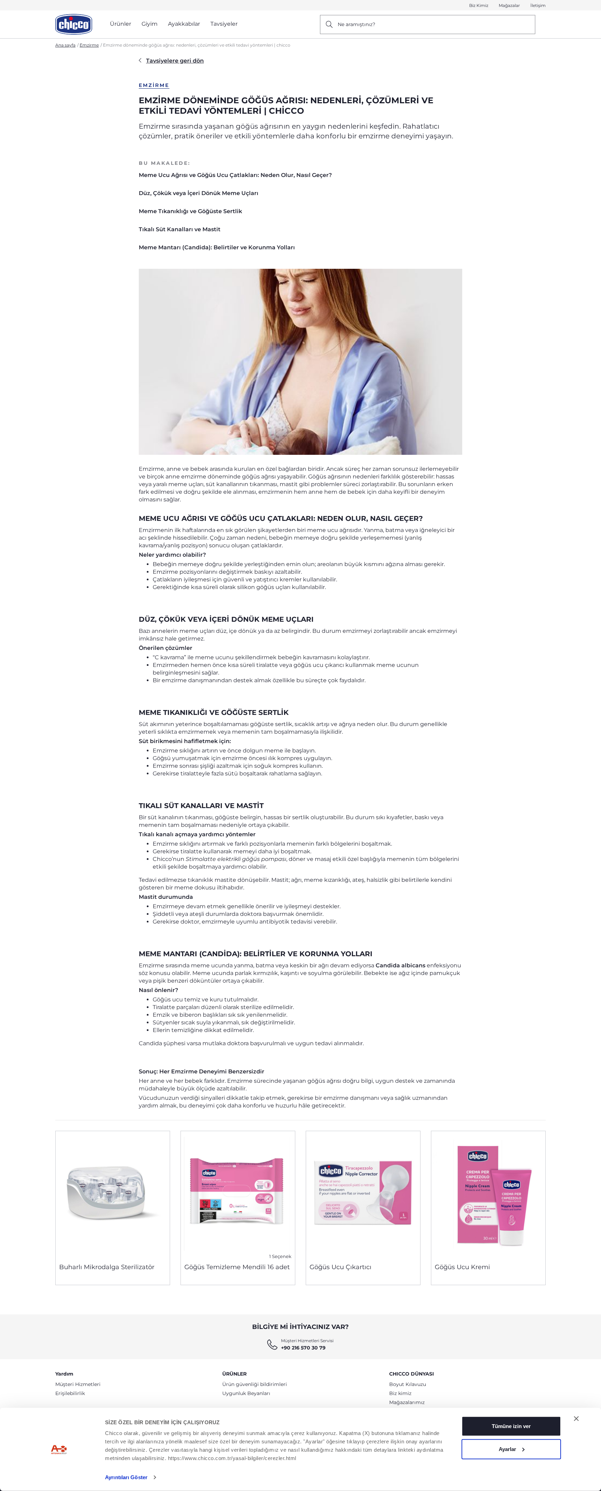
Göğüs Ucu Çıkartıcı (340, 1267)
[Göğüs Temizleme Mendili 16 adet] (238, 1194)
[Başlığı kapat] (576, 1418)
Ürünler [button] (120, 24)
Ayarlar (507, 1449)
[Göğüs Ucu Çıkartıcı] (363, 1194)
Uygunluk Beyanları (246, 1393)
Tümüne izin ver (511, 1426)
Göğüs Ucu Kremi (462, 1267)
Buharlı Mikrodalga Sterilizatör (106, 1267)
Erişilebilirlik (70, 1393)
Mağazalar (509, 5)
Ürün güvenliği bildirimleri (254, 1384)
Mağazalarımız (407, 1402)
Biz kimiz (400, 1393)
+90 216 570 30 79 (303, 1348)
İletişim (538, 5)
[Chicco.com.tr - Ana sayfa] (73, 24)
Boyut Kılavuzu (407, 1384)
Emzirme (89, 45)
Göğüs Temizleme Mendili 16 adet (237, 1267)
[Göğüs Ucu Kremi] (488, 1194)
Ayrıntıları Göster (126, 1477)
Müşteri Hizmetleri (78, 1384)
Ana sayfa (65, 45)
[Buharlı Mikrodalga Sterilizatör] (113, 1194)
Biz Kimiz (478, 5)
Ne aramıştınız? (356, 24)
